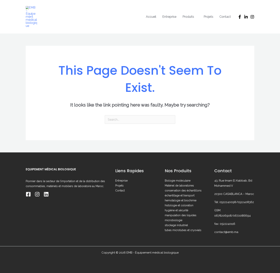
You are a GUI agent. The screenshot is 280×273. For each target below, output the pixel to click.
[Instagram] (252, 17)
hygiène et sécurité (176, 210)
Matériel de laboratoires (179, 185)
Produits (188, 16)
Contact (225, 16)
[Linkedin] (46, 194)
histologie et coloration (179, 205)
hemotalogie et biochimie (180, 200)
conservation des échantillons (183, 190)
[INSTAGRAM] (37, 194)
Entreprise (169, 16)
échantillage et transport (179, 195)
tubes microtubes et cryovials (183, 230)
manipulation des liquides (180, 215)
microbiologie (173, 220)
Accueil (151, 16)
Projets (208, 16)
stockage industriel (176, 225)
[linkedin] (246, 17)
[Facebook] (240, 17)
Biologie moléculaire (177, 180)
